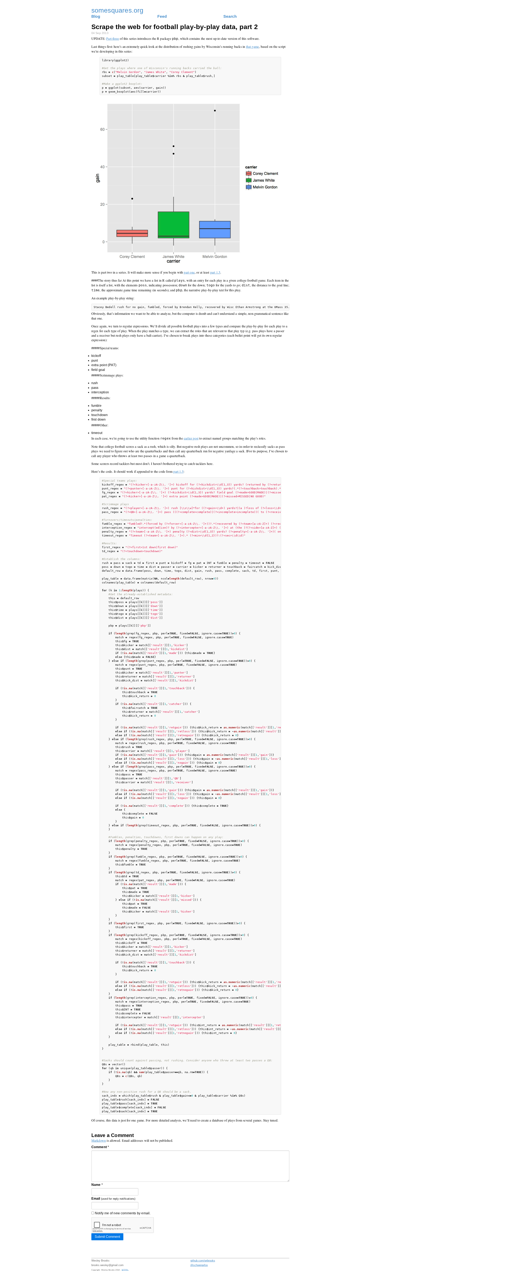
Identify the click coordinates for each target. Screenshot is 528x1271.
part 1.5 (215, 272)
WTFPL (125, 1270)
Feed (162, 16)
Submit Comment (107, 1236)
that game (252, 46)
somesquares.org (117, 10)
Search (230, 16)
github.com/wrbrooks (202, 1260)
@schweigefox (199, 1265)
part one (189, 272)
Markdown (98, 1140)
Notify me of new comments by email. (122, 1213)
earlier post (191, 438)
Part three (112, 38)
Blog (95, 16)
